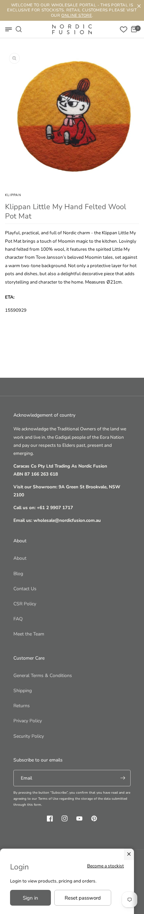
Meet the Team (28, 634)
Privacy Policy (27, 721)
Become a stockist (105, 866)
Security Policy (28, 736)
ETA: (9, 297)
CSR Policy (24, 604)
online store (76, 15)
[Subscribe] (122, 778)
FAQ (18, 619)
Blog (18, 573)
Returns (21, 706)
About (19, 558)
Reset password (83, 898)
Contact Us (25, 589)
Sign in (30, 898)
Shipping (22, 690)
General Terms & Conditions (42, 675)
